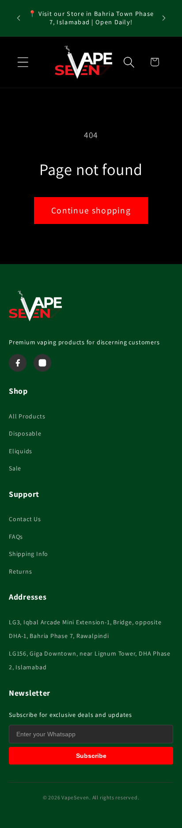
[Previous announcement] (18, 18)
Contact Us (25, 519)
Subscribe (91, 755)
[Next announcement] (164, 18)
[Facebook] (18, 363)
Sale (15, 468)
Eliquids (20, 451)
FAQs (16, 537)
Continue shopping (91, 210)
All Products (27, 416)
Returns (20, 571)
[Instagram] (42, 363)
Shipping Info (28, 554)
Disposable (25, 433)
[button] (22, 62)
